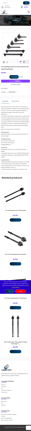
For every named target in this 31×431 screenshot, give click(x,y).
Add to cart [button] (15, 220)
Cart (2, 403)
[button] (27, 34)
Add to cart (14, 77)
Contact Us (3, 386)
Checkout (3, 405)
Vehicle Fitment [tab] (15, 101)
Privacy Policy (4, 392)
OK (9, 291)
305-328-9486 (8, 418)
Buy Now (21, 77)
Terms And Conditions (6, 390)
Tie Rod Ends (12, 92)
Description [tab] (5, 101)
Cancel (20, 291)
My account (3, 401)
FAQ (2, 388)
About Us (3, 384)
